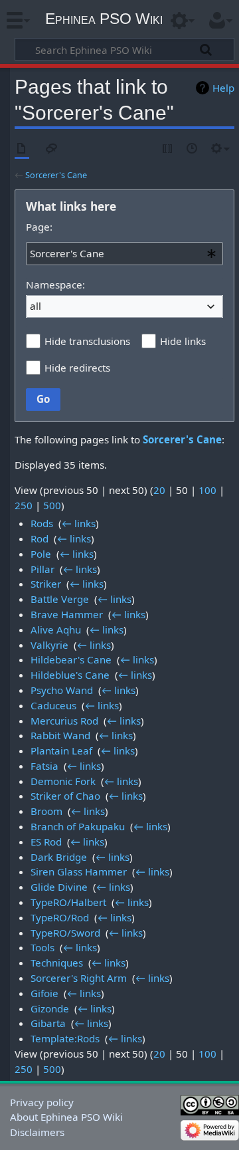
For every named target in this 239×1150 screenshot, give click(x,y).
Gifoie (44, 993)
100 (207, 490)
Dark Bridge (59, 856)
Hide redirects (77, 367)
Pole (41, 553)
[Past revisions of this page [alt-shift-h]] (192, 149)
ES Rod (46, 841)
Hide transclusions (87, 341)
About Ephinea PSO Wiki (66, 1116)
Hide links (183, 341)
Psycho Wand (62, 690)
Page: (39, 226)
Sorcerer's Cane (56, 175)
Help (223, 87)
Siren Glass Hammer (79, 871)
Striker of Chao (65, 795)
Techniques (57, 962)
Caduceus (53, 705)
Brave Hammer (67, 614)
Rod (39, 538)
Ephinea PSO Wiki (104, 18)
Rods (42, 523)
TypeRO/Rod (60, 917)
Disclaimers (37, 1132)
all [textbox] (35, 305)
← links (79, 523)
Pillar (42, 569)
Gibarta (48, 1023)
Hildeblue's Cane (70, 674)
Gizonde (50, 1008)
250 (24, 505)
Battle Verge (60, 599)
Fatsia (44, 765)
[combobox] (124, 253)
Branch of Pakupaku (78, 826)
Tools (42, 947)
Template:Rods (65, 1038)
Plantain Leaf (61, 750)
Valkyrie (49, 644)
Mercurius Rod (64, 720)
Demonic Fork (63, 781)
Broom (46, 811)
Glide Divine (59, 886)
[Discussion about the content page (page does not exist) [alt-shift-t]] (51, 149)
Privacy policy (42, 1102)
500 (52, 505)
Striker (46, 583)
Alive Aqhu (56, 629)
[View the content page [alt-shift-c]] (22, 149)
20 (159, 490)
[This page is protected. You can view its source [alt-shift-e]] (168, 149)
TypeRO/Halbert (68, 902)
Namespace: (55, 284)
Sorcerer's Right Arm (79, 977)
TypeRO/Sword (65, 932)
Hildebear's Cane (71, 659)
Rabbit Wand (60, 735)
